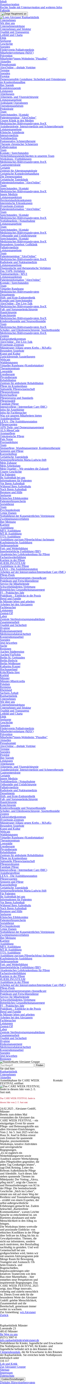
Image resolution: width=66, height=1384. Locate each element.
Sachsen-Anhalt (9, 692)
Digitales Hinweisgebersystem (17, 1382)
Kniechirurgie (8, 315)
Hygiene (5, 628)
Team (3, 111)
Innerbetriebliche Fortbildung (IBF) (20, 551)
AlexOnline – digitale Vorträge (18, 67)
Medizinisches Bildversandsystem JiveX (23, 123)
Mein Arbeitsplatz (10, 465)
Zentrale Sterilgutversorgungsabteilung (22, 619)
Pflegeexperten (8, 424)
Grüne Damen (8, 513)
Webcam (5, 359)
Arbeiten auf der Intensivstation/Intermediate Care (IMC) (33, 572)
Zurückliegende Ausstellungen (17, 356)
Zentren (4, 335)
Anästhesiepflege (10, 418)
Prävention (6, 55)
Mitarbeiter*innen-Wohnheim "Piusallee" (24, 58)
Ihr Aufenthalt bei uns (12, 477)
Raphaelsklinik (8, 695)
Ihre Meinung (8, 521)
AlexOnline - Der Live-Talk (16, 303)
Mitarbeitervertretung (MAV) (17, 52)
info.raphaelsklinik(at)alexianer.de (19, 1340)
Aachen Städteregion (12, 651)
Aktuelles (5, 61)
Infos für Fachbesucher (13, 412)
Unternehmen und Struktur (15, 29)
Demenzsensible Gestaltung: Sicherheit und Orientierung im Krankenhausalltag (33, 81)
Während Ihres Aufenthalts (15, 486)
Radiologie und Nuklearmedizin (18, 262)
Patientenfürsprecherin (13, 501)
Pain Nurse (6, 439)
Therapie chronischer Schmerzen (19, 144)
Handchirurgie (8, 312)
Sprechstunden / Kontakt (14, 114)
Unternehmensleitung (12, 26)
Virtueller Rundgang (12, 288)
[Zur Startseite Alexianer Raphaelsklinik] (19, 17)
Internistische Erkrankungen (16, 203)
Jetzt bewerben (8, 642)
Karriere (5, 524)
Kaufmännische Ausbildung (16, 542)
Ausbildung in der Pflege (14, 566)
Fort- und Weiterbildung (14, 548)
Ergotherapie (7, 374)
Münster (5, 678)
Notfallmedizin (8, 138)
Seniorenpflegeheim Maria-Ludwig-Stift (23, 459)
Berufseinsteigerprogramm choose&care (23, 577)
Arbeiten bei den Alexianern (16, 604)
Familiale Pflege (9, 403)
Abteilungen (7, 94)
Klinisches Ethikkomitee (14, 498)
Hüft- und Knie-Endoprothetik (17, 297)
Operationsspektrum (11, 105)
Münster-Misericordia (12, 681)
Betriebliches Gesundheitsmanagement (22, 589)
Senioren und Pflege (11, 451)
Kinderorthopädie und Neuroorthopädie (23, 321)
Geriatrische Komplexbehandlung (19, 173)
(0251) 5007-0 (8, 1337)
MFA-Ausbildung (10, 530)
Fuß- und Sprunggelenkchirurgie (19, 309)
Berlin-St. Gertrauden (12, 657)
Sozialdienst (7, 504)
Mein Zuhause (8, 462)
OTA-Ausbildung (10, 536)
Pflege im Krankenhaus (13, 386)
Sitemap (4, 1369)
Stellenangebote (9, 545)
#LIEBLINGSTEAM (12, 563)
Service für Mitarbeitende (14, 583)
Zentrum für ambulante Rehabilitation (21, 383)
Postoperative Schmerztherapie (18, 141)
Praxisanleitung (9, 442)
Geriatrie (5, 167)
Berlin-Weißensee (10, 663)
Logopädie (6, 371)
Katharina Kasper (10, 666)
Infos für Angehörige (12, 409)
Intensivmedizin (9, 135)
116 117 (4, 1360)
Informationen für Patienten (16, 480)
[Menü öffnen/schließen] (14, 14)
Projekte (5, 76)
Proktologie (6, 108)
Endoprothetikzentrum (13, 338)
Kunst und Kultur (10, 353)
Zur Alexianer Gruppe (13, 1366)
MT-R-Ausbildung (11, 533)
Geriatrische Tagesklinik (14, 179)
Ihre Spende (7, 85)
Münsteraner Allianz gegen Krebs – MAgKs (25, 347)
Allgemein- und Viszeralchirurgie (19, 96)
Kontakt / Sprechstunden (14, 153)
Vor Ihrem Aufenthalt (12, 483)
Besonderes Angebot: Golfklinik (18, 244)
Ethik (3, 37)
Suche (3, 645)
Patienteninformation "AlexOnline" (20, 182)
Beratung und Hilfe (11, 492)
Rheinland (6, 690)
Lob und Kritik (8, 1363)
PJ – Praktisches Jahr (12, 592)
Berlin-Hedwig (8, 660)
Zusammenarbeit (9, 622)
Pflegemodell (7, 400)
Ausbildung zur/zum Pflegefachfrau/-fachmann (27, 539)
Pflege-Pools (7, 574)
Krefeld (4, 675)
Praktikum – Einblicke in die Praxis (20, 595)
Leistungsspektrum (11, 197)
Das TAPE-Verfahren (12, 271)
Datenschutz (7, 1375)
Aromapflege (7, 433)
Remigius (5, 687)
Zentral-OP (6, 613)
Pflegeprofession (9, 392)
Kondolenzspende (10, 88)
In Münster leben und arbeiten (17, 601)
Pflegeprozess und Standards (16, 397)
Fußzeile (5, 10)
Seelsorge (5, 40)
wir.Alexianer (28, 1312)
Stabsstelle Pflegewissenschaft (17, 389)
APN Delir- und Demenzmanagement (22, 427)
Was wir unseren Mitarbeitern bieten (21, 415)
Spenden (5, 46)
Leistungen (6, 91)
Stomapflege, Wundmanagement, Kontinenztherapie (30, 448)
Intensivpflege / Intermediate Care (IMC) (23, 406)
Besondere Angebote (12, 350)
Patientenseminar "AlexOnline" (18, 117)
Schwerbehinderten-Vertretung (17, 586)
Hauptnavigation (9, 4)
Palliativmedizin (9, 247)
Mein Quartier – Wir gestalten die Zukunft (24, 468)
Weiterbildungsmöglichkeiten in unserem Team (27, 155)
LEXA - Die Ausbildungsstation (18, 421)
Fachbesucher (8, 607)
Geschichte (6, 43)
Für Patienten (7, 474)
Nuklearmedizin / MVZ (13, 274)
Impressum (6, 1372)
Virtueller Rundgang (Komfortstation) (22, 365)
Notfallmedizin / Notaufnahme (17, 220)
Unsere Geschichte (11, 471)
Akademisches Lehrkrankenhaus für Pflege (25, 554)
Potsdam (5, 684)
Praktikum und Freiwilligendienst (19, 580)
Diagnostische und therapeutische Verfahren (25, 268)
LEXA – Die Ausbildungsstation (19, 569)
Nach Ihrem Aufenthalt (13, 489)
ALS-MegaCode (9, 430)
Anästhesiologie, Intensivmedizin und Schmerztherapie (31, 126)
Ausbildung (7, 527)
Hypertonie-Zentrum (12, 206)
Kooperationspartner (12, 636)
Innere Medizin (9, 194)
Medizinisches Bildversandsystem (19, 291)
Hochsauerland (8, 669)
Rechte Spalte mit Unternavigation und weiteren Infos (31, 7)
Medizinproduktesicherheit (15, 633)
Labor (3, 616)
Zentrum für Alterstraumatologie (18, 170)
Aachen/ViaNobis (10, 654)
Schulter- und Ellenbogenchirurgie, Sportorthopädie (30, 330)
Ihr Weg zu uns (9, 1334)
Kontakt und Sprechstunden (16, 300)
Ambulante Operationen (14, 102)
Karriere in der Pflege (12, 560)
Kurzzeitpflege (8, 453)
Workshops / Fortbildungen (16, 158)
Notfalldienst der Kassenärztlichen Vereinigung (27, 515)
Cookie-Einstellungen (12, 1379)
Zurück (4, 1315)
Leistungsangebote (11, 99)
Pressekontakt (8, 64)
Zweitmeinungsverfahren (14, 518)
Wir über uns (7, 23)
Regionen (5, 648)
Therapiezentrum (10, 368)
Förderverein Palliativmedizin (17, 49)
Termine (5, 70)
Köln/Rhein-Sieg (10, 672)
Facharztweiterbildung (13, 557)
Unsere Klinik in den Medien (17, 120)
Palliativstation (8, 147)
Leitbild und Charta (11, 35)
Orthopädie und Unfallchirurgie (18, 235)
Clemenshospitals (10, 1352)
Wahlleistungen (9, 362)
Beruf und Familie (10, 598)
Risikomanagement (11, 631)
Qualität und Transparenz (14, 32)
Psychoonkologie (10, 510)
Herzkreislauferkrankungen (16, 200)
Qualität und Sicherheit (13, 625)
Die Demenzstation (11, 176)
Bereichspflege (8, 394)
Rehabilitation (8, 380)
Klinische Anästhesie (12, 132)
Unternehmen (8, 20)
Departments (7, 294)
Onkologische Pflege (12, 436)
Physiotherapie (8, 377)
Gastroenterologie (10, 164)
